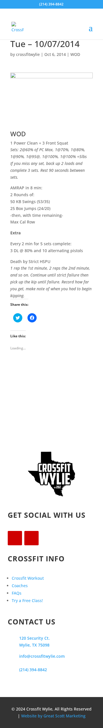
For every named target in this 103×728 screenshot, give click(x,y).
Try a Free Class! (27, 600)
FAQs (16, 593)
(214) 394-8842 (33, 669)
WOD (75, 54)
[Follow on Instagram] (31, 538)
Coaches (20, 585)
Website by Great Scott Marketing (53, 716)
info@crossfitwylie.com (42, 656)
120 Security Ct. (34, 638)
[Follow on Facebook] (15, 538)
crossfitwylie (28, 54)
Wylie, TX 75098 (34, 645)
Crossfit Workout (28, 578)
